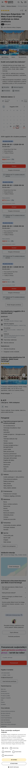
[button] (14, 767)
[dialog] (14, 749)
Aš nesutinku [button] (14, 763)
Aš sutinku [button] (14, 759)
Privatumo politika (5, 745)
